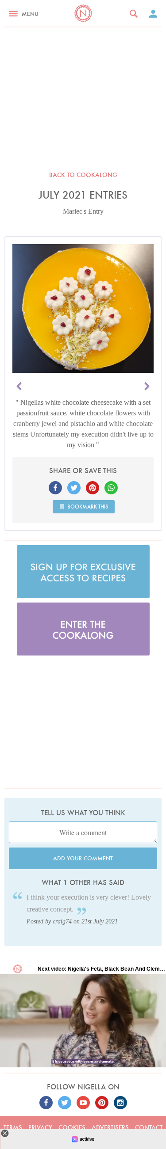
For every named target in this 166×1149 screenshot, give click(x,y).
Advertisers (110, 1127)
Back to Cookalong (83, 175)
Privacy (40, 1127)
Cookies (71, 1127)
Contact (148, 1127)
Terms (13, 1127)
